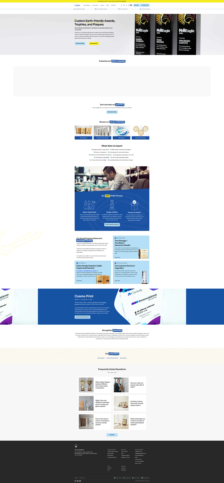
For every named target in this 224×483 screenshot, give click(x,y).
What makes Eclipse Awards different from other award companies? (102, 385)
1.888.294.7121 (145, 5)
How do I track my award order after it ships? (137, 385)
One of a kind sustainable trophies (120, 157)
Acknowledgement (139, 455)
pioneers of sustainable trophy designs (87, 270)
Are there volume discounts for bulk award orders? (136, 403)
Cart (108, 470)
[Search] (121, 5)
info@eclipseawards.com (140, 453)
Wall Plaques (110, 455)
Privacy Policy (138, 459)
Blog (122, 453)
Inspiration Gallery (125, 455)
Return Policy (138, 463)
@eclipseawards (119, 477)
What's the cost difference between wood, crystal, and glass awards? (102, 403)
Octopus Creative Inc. (145, 480)
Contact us (123, 470)
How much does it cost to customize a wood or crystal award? (102, 422)
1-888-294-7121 (138, 451)
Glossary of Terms (125, 457)
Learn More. (123, 1)
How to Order (124, 451)
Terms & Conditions (139, 461)
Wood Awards (111, 453)
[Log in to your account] (126, 5)
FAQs (136, 457)
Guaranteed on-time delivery (121, 154)
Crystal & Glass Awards (113, 451)
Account (109, 468)
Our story (123, 468)
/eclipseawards (128, 477)
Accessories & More (112, 457)
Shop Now (136, 5)
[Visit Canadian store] (129, 5)
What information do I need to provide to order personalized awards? (137, 422)
